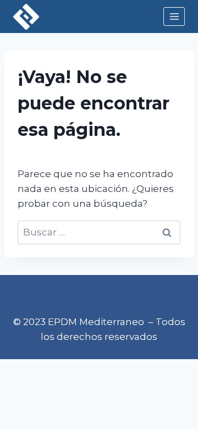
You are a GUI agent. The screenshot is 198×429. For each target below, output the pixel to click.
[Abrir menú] (174, 16)
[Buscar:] (99, 232)
